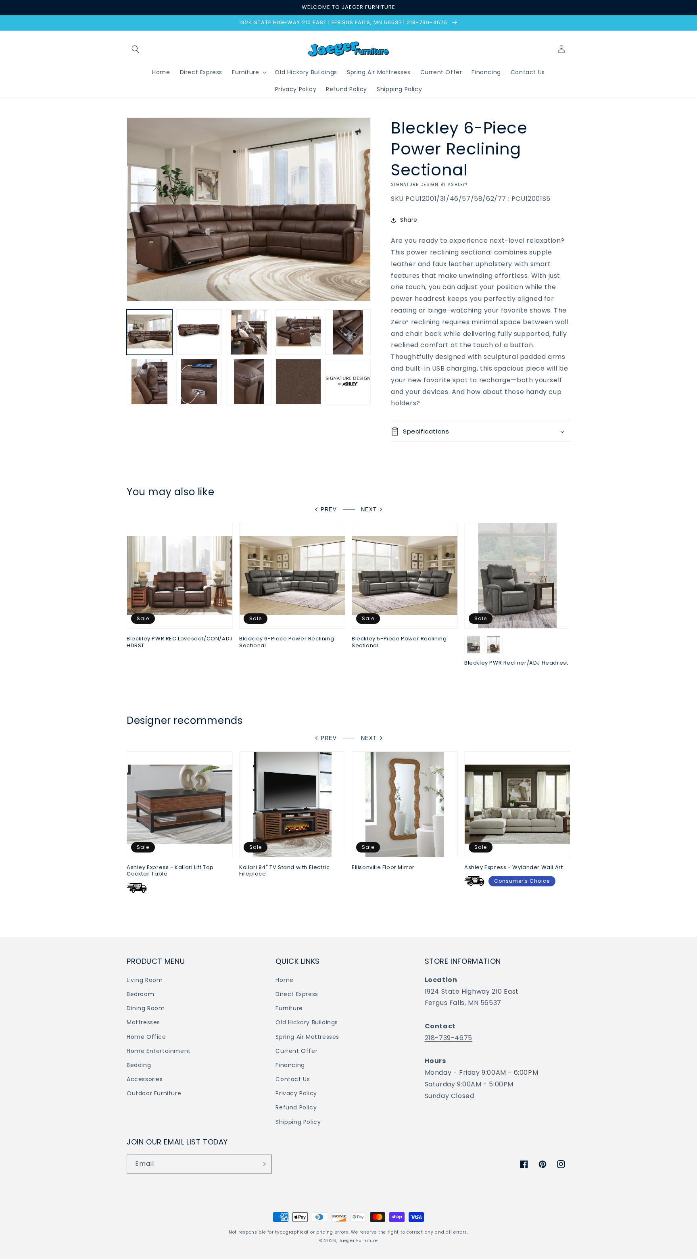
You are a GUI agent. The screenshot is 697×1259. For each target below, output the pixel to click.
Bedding (139, 1065)
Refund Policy (296, 1107)
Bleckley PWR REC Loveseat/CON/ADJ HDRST (180, 642)
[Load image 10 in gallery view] (348, 381)
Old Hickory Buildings (306, 1022)
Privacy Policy (296, 1093)
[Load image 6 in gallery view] (149, 381)
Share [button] (408, 220)
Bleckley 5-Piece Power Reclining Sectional (399, 642)
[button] (135, 49)
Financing (290, 1065)
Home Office (146, 1037)
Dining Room (146, 1008)
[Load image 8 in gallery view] (248, 381)
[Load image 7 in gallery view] (199, 381)
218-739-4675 (448, 1037)
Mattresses (143, 1022)
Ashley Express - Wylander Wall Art (513, 867)
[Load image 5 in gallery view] (348, 332)
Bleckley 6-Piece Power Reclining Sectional (286, 642)
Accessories (145, 1079)
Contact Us (292, 1079)
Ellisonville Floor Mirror (383, 867)
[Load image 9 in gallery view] (298, 381)
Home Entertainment (159, 1051)
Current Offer (296, 1051)
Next (369, 510)
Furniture (289, 1008)
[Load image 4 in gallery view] (298, 332)
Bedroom (140, 994)
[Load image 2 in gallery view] (199, 332)
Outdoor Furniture (154, 1093)
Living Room (145, 980)
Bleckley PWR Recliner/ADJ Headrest (516, 663)
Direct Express (296, 994)
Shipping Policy (298, 1122)
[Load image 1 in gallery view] (149, 332)
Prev (329, 510)
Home (284, 980)
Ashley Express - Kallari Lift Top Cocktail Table (170, 871)
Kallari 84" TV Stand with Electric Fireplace (284, 871)
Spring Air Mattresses (307, 1037)
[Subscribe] (262, 1164)
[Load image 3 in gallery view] (248, 332)
